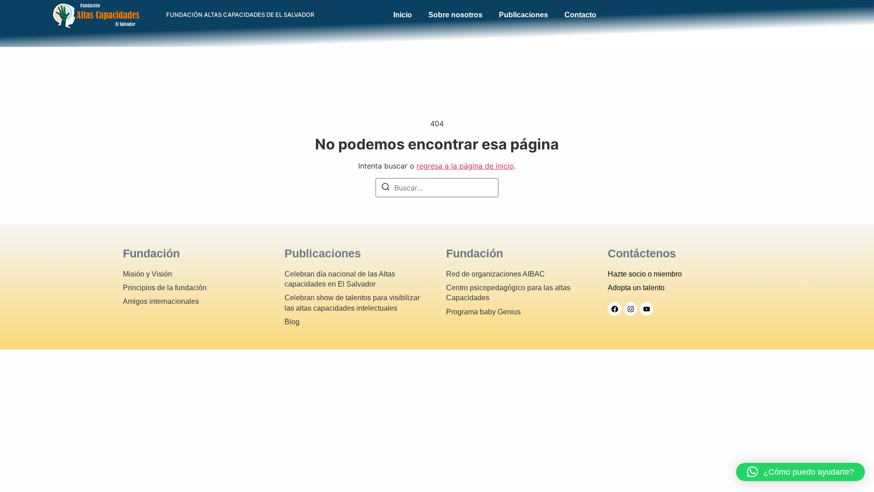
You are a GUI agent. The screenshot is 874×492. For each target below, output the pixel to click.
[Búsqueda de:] (437, 187)
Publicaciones (523, 15)
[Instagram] (630, 309)
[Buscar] (385, 188)
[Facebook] (614, 309)
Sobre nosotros (455, 15)
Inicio (402, 15)
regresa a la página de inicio (465, 165)
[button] (800, 472)
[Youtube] (646, 309)
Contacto (580, 15)
